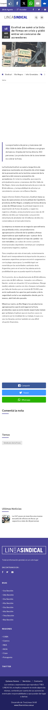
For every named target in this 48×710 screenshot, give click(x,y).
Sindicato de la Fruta (12, 443)
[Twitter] (40, 9)
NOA (5, 649)
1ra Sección (8, 590)
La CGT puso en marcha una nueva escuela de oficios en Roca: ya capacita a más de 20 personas (27, 518)
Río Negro (18, 74)
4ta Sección (8, 603)
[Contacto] (45, 9)
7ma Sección (8, 615)
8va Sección (8, 619)
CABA (5, 636)
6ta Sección (8, 611)
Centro (6, 641)
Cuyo (5, 653)
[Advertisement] (24, 114)
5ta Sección (8, 607)
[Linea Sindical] (16, 17)
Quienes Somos (12, 681)
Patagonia (7, 657)
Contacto (38, 681)
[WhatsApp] (30, 3)
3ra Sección (8, 599)
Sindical (8, 74)
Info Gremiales (32, 74)
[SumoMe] (44, 3)
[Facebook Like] (10, 3)
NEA (5, 645)
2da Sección (8, 595)
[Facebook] (34, 9)
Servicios (27, 681)
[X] (24, 3)
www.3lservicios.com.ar (24, 705)
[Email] (37, 3)
